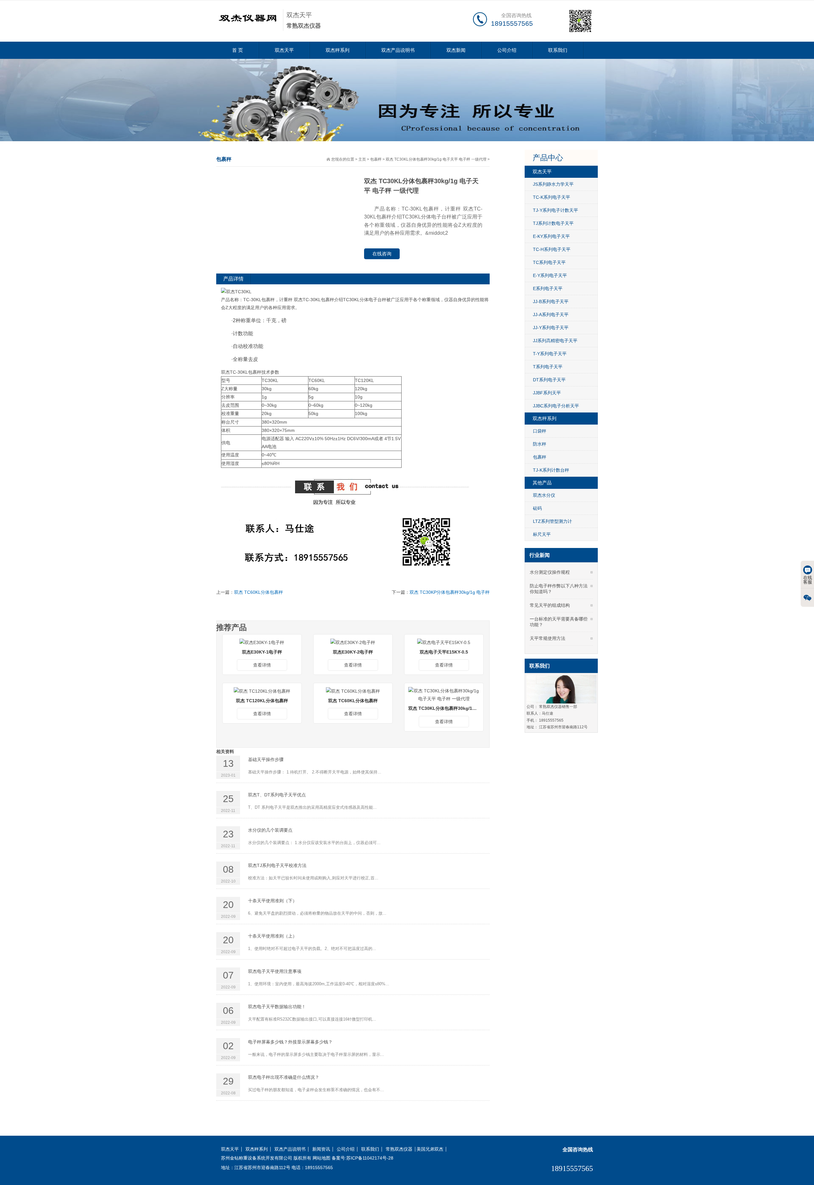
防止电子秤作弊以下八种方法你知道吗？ (559, 588)
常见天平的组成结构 (550, 605)
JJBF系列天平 (547, 392)
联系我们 (557, 50)
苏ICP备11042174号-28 (369, 1158)
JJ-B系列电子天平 (551, 301)
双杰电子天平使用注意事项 (274, 971)
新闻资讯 (321, 1149)
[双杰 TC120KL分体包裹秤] (262, 690)
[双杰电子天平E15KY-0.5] (443, 642)
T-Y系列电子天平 (550, 353)
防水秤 (539, 444)
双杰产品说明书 (398, 50)
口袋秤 (539, 430)
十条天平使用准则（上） (272, 936)
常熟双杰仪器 (399, 1149)
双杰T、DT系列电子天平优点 (277, 794)
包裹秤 (376, 159)
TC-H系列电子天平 (551, 249)
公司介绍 (506, 50)
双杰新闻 (456, 50)
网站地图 (321, 1158)
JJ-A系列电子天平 (551, 314)
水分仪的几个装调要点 (270, 830)
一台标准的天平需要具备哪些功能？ (559, 621)
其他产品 (542, 482)
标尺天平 (542, 534)
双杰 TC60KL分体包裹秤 (258, 592)
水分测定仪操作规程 (550, 572)
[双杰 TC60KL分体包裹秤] (353, 690)
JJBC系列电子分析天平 (556, 405)
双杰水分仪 (544, 495)
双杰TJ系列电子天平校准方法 (277, 865)
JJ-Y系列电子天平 (551, 327)
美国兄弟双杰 (430, 1149)
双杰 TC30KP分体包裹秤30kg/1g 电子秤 (450, 592)
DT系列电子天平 (549, 379)
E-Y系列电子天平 (550, 275)
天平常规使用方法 (547, 638)
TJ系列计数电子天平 (553, 223)
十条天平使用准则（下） (272, 900)
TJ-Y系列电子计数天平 (555, 210)
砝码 (537, 508)
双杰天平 (284, 50)
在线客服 (807, 580)
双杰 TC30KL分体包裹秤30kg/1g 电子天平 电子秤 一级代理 (436, 159)
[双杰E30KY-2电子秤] (352, 642)
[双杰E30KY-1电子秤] (261, 642)
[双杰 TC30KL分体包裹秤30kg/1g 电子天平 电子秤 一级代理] (443, 694)
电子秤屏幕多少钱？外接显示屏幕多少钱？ (290, 1041)
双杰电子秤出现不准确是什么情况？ (283, 1077)
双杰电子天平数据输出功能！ (277, 1006)
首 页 (237, 50)
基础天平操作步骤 (266, 759)
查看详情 (262, 665)
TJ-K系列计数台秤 (551, 470)
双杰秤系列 (337, 50)
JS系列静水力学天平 (553, 184)
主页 (362, 159)
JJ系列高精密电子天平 (555, 340)
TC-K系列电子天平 (551, 197)
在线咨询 (381, 253)
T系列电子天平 (547, 366)
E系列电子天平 (547, 288)
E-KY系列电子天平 (551, 236)
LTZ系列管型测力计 (552, 521)
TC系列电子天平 (549, 262)
